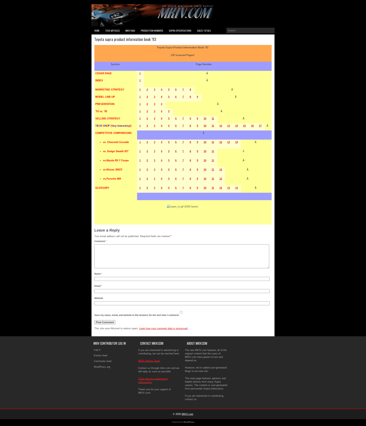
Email (98, 286)
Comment (100, 241)
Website (98, 298)
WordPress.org (102, 366)
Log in (97, 349)
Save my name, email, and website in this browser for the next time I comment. (136, 315)
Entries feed (100, 355)
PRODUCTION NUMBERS (152, 30)
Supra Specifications (180, 30)
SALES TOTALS (204, 30)
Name (98, 274)
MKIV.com (187, 414)
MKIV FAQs (130, 30)
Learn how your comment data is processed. (163, 328)
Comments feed (102, 361)
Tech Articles (112, 30)
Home (97, 30)
